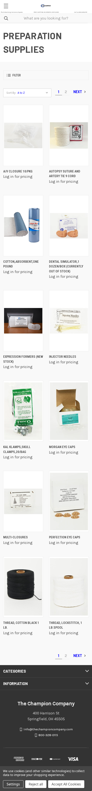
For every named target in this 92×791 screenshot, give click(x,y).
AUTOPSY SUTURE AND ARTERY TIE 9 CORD (64, 173)
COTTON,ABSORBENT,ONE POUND (21, 264)
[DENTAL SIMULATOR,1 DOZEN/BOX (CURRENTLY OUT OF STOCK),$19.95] (69, 225)
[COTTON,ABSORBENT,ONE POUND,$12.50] (23, 225)
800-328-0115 (48, 735)
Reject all (36, 784)
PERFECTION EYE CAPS (64, 537)
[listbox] (34, 93)
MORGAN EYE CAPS (62, 447)
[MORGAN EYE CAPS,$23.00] (69, 411)
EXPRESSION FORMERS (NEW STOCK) (23, 359)
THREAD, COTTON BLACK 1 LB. (21, 625)
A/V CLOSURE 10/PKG (18, 171)
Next (78, 91)
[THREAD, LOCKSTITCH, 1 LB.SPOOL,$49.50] (69, 587)
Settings (13, 784)
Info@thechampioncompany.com (48, 729)
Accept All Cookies (66, 784)
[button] (46, 75)
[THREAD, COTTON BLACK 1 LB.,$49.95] (23, 587)
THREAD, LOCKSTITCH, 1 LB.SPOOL (65, 625)
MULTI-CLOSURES (15, 537)
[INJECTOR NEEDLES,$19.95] (69, 320)
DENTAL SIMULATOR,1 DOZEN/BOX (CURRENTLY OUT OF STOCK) (66, 266)
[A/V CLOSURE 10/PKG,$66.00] (23, 135)
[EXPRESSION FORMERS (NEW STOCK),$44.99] (23, 320)
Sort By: (11, 92)
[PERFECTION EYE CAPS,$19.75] (69, 501)
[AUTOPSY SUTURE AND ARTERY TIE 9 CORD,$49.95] (69, 135)
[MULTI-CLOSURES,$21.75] (23, 501)
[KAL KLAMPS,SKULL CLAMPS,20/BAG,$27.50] (23, 411)
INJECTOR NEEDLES (62, 357)
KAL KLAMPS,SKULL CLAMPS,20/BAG (17, 449)
